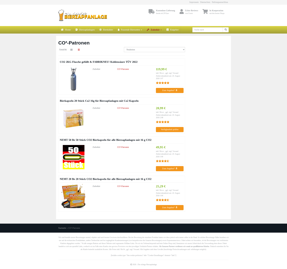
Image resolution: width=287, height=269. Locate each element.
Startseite (62, 228)
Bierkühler (108, 29)
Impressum (194, 2)
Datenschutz (205, 2)
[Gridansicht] (71, 49)
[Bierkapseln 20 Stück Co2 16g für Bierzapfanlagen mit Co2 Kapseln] (73, 118)
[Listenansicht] (79, 49)
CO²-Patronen (123, 69)
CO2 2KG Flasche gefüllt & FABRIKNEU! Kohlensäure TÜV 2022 (99, 61)
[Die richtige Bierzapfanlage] (85, 15)
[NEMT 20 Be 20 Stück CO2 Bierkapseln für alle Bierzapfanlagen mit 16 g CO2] (73, 196)
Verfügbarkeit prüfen (169, 129)
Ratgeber (174, 29)
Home (68, 29)
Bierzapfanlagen (87, 29)
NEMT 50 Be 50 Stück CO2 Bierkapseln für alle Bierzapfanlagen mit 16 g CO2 (105, 139)
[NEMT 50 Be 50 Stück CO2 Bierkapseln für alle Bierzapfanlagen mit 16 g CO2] (73, 157)
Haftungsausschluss (220, 2)
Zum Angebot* (168, 90)
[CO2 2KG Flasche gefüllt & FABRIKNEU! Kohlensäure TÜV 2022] (73, 79)
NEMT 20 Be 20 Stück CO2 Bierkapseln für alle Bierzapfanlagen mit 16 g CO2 (105, 178)
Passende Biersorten (131, 29)
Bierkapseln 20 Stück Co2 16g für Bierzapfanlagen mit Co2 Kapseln (99, 100)
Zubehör (155, 29)
